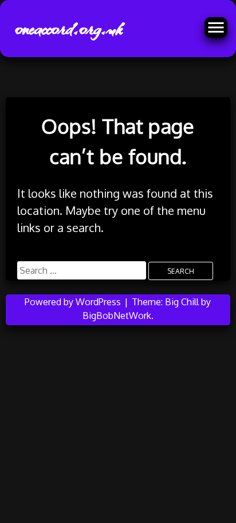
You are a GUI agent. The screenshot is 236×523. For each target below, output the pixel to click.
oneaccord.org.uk (67, 28)
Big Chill (182, 302)
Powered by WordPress (74, 302)
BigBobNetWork (116, 315)
